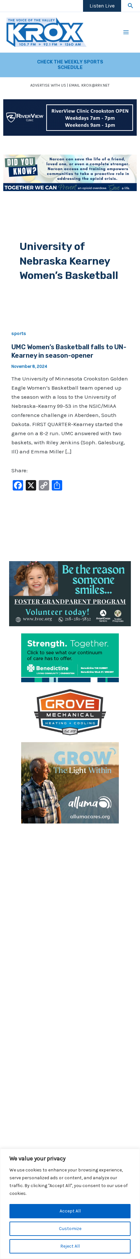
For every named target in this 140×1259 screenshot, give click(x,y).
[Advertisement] (70, 900)
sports (18, 333)
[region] (70, 1204)
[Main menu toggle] (126, 32)
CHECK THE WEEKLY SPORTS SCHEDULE (70, 65)
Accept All (70, 1211)
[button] (130, 6)
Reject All (70, 1246)
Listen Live (102, 6)
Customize (70, 1228)
